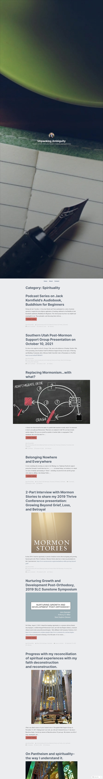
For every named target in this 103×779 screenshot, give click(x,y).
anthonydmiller (30, 324)
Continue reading (31, 319)
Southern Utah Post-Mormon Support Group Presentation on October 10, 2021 (51, 339)
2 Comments (71, 481)
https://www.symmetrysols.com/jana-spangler (38, 632)
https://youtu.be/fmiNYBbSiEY (34, 355)
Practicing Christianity (61, 445)
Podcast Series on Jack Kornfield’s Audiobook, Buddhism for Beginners (45, 300)
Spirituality (65, 324)
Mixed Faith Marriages (66, 360)
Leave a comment (31, 326)
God (54, 445)
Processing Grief (29, 361)
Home (45, 281)
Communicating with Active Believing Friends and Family (49, 324)
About (51, 281)
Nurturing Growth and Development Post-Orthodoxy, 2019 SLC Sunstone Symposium (51, 585)
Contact (56, 281)
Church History (30, 360)
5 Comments (30, 448)
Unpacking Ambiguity (51, 141)
